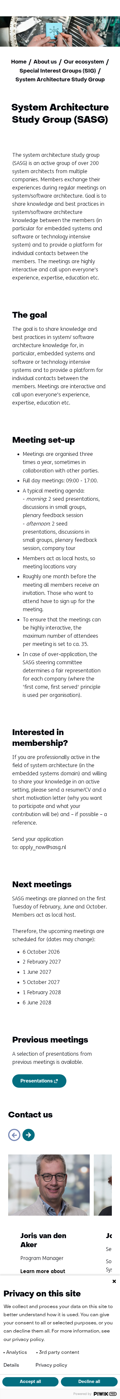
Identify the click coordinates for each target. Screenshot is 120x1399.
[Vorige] (14, 1135)
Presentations (43, 1082)
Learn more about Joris (42, 1274)
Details (11, 1365)
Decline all (89, 1382)
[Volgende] (28, 1135)
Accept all (30, 1382)
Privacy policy (51, 1365)
